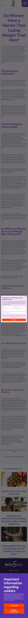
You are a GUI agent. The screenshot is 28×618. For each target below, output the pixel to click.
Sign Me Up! (14, 319)
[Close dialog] (26, 297)
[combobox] (14, 313)
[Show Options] (25, 313)
